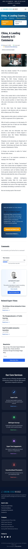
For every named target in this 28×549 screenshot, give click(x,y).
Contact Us (4, 512)
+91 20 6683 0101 (9, 1)
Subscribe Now (14, 360)
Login (14, 5)
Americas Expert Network (7, 526)
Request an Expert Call (12, 229)
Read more (5, 310)
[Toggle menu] (25, 9)
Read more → (14, 406)
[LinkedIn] (2, 537)
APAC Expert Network (6, 522)
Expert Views (7, 18)
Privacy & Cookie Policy (6, 505)
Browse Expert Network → (12, 233)
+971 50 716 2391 (21, 1)
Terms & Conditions (6, 508)
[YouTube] (7, 537)
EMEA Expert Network (6, 524)
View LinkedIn (14, 289)
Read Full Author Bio (14, 292)
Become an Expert (18, 22)
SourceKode (18, 546)
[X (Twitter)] (4, 537)
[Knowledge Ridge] (9, 9)
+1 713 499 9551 (16, 3)
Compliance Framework (7, 510)
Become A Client (5, 22)
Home (2, 18)
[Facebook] (10, 537)
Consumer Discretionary (15, 18)
